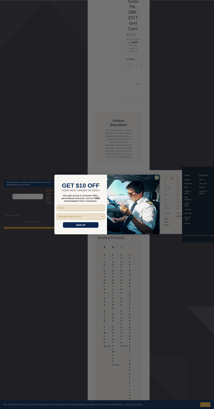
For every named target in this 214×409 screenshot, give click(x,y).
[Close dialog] (157, 177)
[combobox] (80, 217)
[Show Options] (103, 217)
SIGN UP (80, 225)
